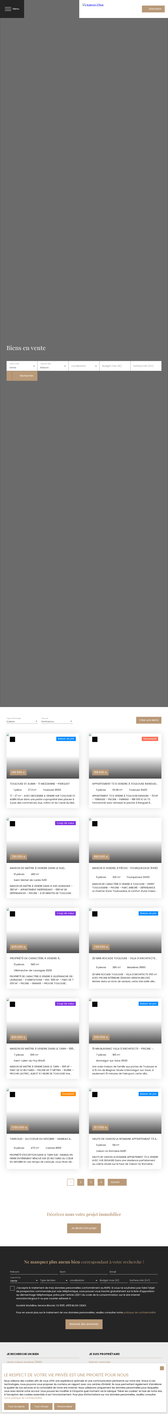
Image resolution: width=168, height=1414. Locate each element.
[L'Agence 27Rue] (103, 9)
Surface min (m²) (143, 365)
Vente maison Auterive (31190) (24, 1362)
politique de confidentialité (140, 1312)
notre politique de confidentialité (23, 1398)
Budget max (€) (112, 365)
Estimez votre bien (100, 1362)
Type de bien (45, 364)
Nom (63, 1271)
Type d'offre (14, 364)
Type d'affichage (14, 718)
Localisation (79, 365)
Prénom (14, 1271)
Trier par (44, 718)
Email (113, 1271)
